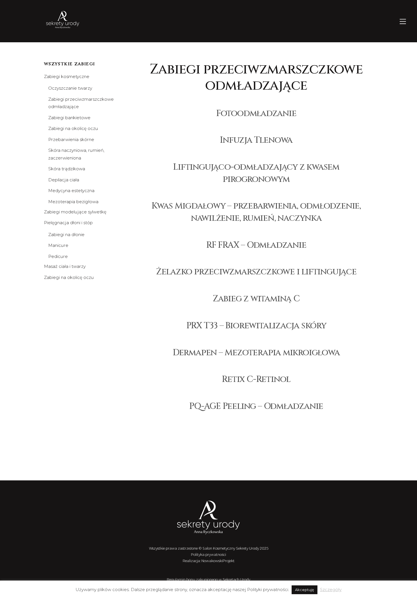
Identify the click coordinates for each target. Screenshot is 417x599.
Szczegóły (331, 589)
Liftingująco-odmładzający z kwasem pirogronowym (256, 173)
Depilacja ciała (63, 179)
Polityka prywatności (208, 554)
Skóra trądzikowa (66, 168)
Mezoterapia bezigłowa (73, 201)
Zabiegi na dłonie (66, 234)
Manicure (58, 245)
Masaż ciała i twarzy (65, 266)
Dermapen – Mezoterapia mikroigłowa (256, 352)
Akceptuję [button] (304, 589)
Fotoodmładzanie (256, 113)
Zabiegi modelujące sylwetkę (75, 212)
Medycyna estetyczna (71, 190)
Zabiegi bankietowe (69, 117)
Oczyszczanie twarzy (70, 88)
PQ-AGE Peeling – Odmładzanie (256, 406)
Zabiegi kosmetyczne (66, 76)
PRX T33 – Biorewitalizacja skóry (256, 325)
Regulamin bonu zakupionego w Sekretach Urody (208, 579)
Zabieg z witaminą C (256, 298)
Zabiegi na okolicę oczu (73, 128)
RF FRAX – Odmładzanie (256, 245)
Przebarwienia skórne (71, 139)
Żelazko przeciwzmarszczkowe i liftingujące (256, 272)
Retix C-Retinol (256, 379)
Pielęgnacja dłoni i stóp (68, 222)
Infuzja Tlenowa (256, 140)
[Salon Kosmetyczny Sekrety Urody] (62, 29)
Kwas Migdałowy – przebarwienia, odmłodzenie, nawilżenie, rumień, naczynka (256, 212)
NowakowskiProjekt (218, 561)
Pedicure (58, 256)
